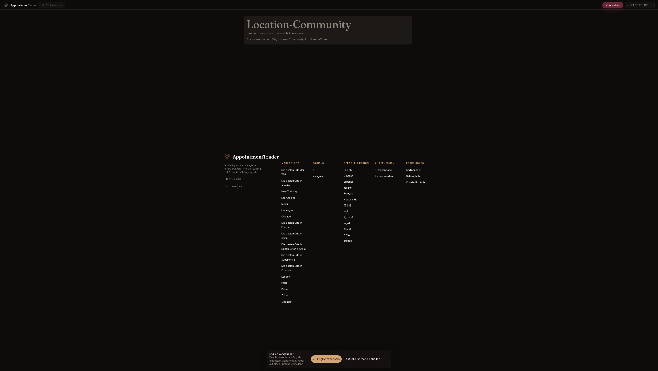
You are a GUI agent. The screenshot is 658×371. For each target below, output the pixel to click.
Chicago (286, 216)
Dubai (284, 289)
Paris (284, 282)
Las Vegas (287, 210)
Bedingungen (413, 169)
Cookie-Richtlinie (415, 182)
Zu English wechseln (326, 359)
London (285, 276)
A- (226, 186)
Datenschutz (413, 176)
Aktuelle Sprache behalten (362, 359)
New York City (289, 191)
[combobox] (54, 5)
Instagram (318, 176)
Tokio (284, 295)
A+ (240, 186)
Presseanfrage (383, 169)
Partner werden (384, 176)
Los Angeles (288, 197)
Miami (284, 204)
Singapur (286, 301)
